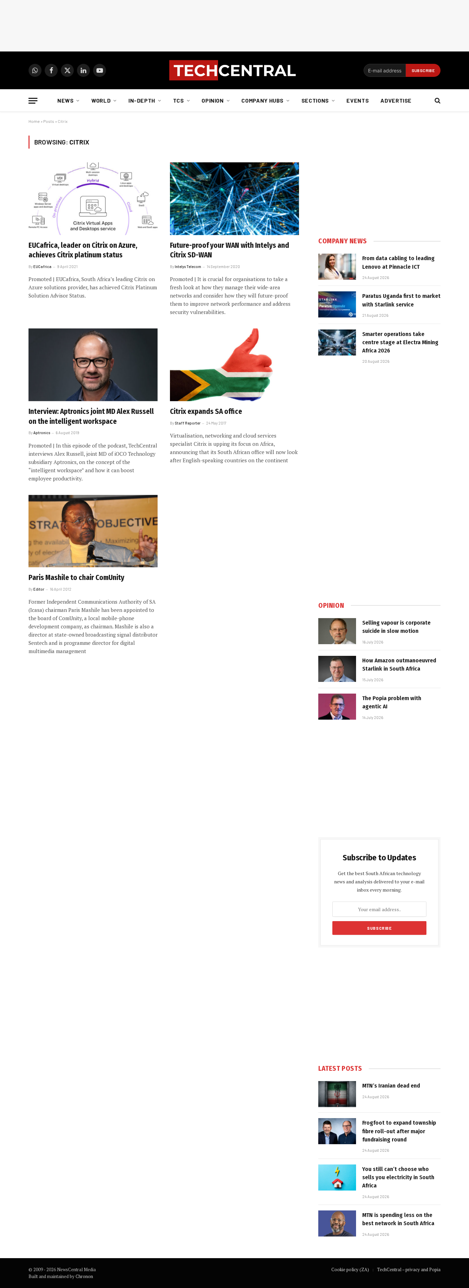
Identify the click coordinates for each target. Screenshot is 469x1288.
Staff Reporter (188, 423)
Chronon (84, 1276)
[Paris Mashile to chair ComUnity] (93, 531)
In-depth (141, 100)
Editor (38, 589)
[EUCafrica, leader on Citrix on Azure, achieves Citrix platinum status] (93, 198)
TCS (178, 100)
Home (34, 121)
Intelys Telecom (188, 266)
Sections (315, 100)
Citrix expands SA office (206, 411)
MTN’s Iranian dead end (391, 1085)
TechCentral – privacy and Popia (409, 1269)
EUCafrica (42, 266)
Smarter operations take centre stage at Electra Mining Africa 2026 (400, 342)
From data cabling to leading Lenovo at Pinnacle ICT (398, 262)
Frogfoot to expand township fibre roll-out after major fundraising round (399, 1131)
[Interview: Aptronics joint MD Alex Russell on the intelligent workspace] (93, 364)
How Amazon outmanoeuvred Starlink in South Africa (399, 664)
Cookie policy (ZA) (350, 1269)
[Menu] (32, 100)
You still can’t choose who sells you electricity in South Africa (398, 1177)
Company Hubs (262, 100)
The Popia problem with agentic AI (391, 702)
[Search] (437, 100)
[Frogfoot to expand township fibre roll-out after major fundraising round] (337, 1131)
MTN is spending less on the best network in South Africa (398, 1219)
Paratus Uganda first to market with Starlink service (401, 300)
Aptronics (41, 432)
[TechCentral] (234, 70)
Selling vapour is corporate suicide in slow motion (396, 627)
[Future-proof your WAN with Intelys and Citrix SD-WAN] (234, 198)
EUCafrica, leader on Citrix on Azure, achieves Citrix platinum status (82, 250)
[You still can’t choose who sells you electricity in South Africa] (337, 1177)
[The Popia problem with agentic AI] (337, 707)
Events (357, 100)
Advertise (396, 100)
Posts (48, 121)
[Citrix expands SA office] (234, 364)
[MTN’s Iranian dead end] (337, 1094)
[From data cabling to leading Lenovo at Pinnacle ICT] (337, 267)
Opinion (213, 100)
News (65, 100)
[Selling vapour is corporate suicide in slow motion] (337, 631)
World (101, 100)
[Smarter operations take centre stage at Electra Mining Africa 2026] (337, 342)
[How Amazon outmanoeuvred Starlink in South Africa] (337, 669)
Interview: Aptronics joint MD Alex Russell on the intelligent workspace (91, 416)
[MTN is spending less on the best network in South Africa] (337, 1223)
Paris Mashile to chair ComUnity (76, 577)
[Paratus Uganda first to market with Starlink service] (337, 304)
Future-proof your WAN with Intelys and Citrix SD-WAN (229, 250)
